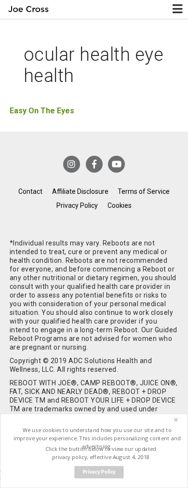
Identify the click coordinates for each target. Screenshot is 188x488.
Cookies (119, 205)
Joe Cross (28, 9)
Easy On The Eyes (42, 110)
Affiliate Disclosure (80, 191)
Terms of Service (144, 191)
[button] (97, 438)
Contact (30, 191)
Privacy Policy (77, 205)
